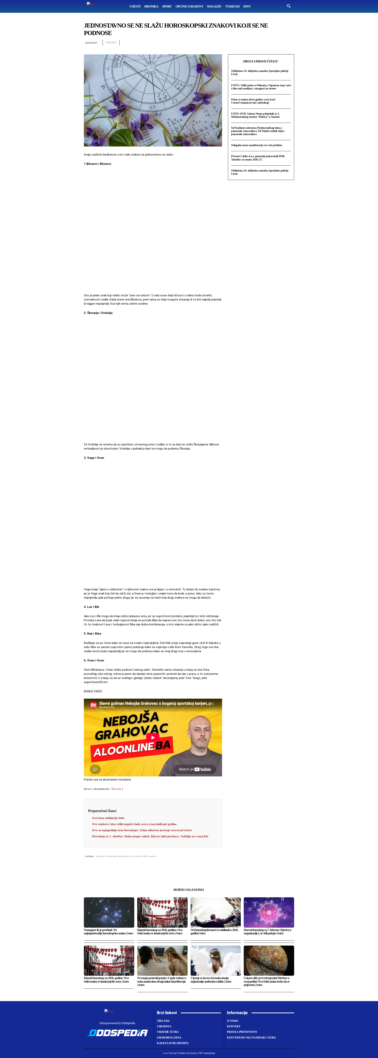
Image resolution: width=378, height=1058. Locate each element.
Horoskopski (111, 856)
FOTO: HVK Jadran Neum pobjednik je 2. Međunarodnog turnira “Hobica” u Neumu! (255, 115)
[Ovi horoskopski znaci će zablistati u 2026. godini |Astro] (216, 912)
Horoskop (91, 43)
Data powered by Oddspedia (117, 1023)
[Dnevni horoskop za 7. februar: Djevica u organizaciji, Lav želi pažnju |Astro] (269, 912)
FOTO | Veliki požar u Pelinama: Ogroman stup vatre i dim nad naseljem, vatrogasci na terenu (261, 87)
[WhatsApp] (263, 43)
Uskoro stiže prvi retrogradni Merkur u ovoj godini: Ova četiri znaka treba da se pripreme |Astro (266, 981)
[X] (254, 43)
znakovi (152, 856)
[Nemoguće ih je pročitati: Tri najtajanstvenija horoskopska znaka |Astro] (109, 912)
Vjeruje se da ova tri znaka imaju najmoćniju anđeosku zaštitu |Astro (211, 979)
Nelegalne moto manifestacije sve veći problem (256, 145)
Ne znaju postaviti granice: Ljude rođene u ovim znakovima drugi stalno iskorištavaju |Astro (161, 981)
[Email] (272, 43)
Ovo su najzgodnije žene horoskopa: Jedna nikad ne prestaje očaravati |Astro (142, 830)
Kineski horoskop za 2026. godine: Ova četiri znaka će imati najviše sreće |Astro (106, 979)
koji (131, 856)
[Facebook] (245, 43)
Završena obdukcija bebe (108, 818)
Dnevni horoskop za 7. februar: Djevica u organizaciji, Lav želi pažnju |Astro (267, 931)
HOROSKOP (100, 856)
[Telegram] (281, 43)
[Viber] (290, 43)
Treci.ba (116, 788)
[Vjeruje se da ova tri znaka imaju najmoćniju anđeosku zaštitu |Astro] (216, 961)
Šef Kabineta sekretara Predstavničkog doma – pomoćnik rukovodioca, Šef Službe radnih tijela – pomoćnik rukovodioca (258, 131)
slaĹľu (145, 856)
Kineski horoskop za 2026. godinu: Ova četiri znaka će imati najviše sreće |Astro (159, 931)
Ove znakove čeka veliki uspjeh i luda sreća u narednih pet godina (134, 824)
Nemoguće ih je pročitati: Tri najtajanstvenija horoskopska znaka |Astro (108, 931)
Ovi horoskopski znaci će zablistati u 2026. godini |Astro (214, 931)
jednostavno (123, 856)
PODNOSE (138, 856)
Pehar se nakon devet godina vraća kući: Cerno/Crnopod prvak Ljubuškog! (253, 101)
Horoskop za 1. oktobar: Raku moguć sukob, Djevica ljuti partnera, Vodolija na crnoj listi (150, 836)
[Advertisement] (153, 230)
